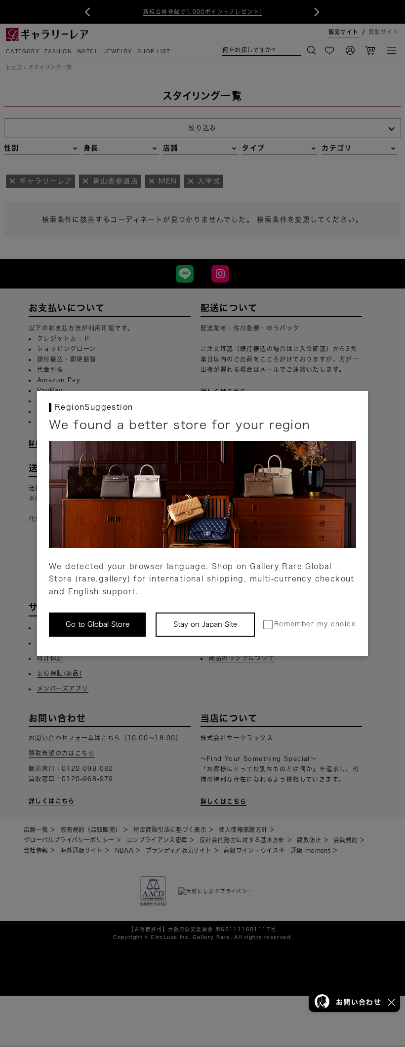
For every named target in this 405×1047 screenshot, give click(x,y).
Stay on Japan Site (205, 624)
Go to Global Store (97, 624)
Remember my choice (315, 624)
